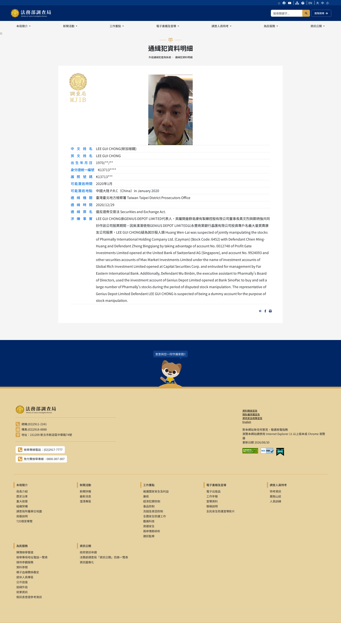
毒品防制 (149, 506)
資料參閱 (22, 567)
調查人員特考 (278, 485)
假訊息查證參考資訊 (29, 597)
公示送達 (22, 582)
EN (310, 3)
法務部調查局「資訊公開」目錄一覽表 (104, 557)
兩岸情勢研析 (151, 531)
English (246, 422)
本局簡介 (22, 485)
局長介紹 (22, 491)
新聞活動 (85, 485)
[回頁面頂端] (332, 614)
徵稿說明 (212, 506)
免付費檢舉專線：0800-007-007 (44, 459)
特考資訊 (275, 491)
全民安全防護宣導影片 (220, 511)
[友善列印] (270, 311)
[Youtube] (289, 3)
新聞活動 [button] (69, 26)
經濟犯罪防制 (151, 501)
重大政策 (22, 501)
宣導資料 (212, 501)
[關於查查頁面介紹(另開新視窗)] (170, 369)
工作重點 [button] (116, 26)
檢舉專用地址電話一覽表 (32, 557)
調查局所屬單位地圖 (29, 511)
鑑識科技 (149, 521)
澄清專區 (85, 501)
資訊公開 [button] (316, 26)
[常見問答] (302, 3)
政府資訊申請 (88, 552)
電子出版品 (213, 491)
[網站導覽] (297, 3)
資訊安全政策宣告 (252, 418)
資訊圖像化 (87, 562)
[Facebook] (284, 3)
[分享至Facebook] (265, 311)
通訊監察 (149, 536)
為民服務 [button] (270, 26)
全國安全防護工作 (154, 516)
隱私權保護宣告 (251, 414)
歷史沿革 (22, 496)
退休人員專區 (24, 577)
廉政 (146, 496)
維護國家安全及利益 (156, 491)
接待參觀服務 (24, 562)
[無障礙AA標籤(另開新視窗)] (251, 452)
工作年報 (212, 496)
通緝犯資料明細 (184, 57)
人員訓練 (275, 501)
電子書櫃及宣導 (216, 485)
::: (279, 3)
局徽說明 (22, 516)
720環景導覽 (24, 521)
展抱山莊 (275, 496)
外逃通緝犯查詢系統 (160, 57)
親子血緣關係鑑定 (27, 572)
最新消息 (85, 496)
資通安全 (149, 526)
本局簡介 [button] (22, 26)
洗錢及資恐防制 (153, 511)
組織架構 (22, 506)
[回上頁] (260, 311)
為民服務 (22, 546)
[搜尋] (306, 13)
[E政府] (281, 452)
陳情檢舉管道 (24, 552)
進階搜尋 (319, 13)
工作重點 (149, 485)
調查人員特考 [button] (220, 26)
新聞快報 (85, 491)
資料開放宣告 (249, 410)
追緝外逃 (22, 587)
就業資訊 (22, 592)
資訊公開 (85, 546)
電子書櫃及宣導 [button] (166, 26)
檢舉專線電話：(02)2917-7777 (43, 449)
